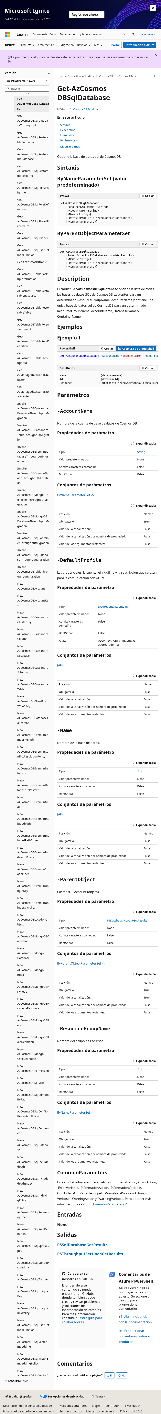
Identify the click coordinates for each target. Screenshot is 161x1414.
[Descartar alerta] (153, 8)
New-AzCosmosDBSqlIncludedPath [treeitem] (32, 1161)
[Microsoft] (7, 34)
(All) (60, 665)
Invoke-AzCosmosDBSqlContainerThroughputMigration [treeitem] (33, 538)
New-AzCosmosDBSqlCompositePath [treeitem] (33, 1094)
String (141, 452)
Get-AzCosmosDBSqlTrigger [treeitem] (32, 235)
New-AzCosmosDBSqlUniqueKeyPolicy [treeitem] (32, 1308)
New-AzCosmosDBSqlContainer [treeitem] (33, 1128)
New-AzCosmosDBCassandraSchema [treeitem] (32, 667)
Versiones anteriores (73, 1406)
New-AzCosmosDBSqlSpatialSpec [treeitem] (33, 1246)
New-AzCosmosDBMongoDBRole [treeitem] (33, 1020)
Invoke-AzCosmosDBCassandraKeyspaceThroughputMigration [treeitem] (33, 411)
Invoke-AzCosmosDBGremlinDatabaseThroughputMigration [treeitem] (32, 454)
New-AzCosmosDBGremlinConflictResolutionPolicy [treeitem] (32, 751)
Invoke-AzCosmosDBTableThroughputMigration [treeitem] (32, 571)
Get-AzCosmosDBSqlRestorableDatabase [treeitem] (32, 154)
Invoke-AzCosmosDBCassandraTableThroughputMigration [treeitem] (33, 432)
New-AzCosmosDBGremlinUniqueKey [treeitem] (33, 886)
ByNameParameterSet (74, 495)
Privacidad (130, 1406)
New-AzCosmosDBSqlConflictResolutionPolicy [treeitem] (32, 1111)
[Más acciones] (154, 76)
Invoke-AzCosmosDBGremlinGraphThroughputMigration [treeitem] (32, 476)
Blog (95, 1406)
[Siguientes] (124, 34)
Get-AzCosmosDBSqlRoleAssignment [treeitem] (33, 187)
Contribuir (112, 1406)
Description (67, 130)
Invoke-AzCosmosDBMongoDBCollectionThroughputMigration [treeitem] (33, 497)
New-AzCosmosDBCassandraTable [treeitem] (32, 684)
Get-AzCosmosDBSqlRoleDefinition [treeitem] (33, 204)
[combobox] (27, 81)
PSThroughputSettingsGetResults (90, 1253)
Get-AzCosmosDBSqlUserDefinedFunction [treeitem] (33, 250)
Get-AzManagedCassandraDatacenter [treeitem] (33, 391)
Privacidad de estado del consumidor (27, 1411)
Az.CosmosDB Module (84, 109)
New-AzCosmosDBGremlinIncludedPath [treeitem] (33, 818)
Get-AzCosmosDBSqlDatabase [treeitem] (33, 103)
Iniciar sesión (147, 34)
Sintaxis (65, 125)
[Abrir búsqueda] (133, 34)
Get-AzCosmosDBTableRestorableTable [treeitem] (33, 307)
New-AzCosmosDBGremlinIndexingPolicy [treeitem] (32, 852)
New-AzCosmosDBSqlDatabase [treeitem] (32, 1145)
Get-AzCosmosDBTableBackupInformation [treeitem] (32, 274)
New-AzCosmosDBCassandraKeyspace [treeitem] (32, 650)
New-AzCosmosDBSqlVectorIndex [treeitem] (32, 1375)
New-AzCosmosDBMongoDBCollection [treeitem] (33, 936)
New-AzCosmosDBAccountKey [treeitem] (32, 600)
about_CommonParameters (103, 1204)
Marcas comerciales (99, 1411)
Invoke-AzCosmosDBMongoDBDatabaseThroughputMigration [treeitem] (33, 519)
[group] (107, 356)
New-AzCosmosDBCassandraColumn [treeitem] (32, 634)
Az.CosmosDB (104, 76)
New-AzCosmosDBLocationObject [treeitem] (32, 919)
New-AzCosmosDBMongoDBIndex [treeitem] (32, 970)
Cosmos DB (125, 76)
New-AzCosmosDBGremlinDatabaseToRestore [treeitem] (32, 785)
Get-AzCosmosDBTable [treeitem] (32, 262)
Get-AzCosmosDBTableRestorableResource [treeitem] (33, 290)
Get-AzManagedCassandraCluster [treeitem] (33, 374)
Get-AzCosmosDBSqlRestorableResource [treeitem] (32, 171)
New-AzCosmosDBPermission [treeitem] (33, 1068)
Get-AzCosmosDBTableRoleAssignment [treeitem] (33, 324)
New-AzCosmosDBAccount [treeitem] (31, 586)
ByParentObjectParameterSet (79, 963)
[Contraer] (48, 73)
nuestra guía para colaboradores (82, 1320)
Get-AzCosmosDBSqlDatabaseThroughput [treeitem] (32, 120)
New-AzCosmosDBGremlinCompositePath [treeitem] (32, 734)
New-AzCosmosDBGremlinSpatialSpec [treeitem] (32, 869)
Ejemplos (66, 135)
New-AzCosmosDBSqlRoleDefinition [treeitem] (33, 1229)
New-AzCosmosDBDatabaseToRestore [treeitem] (32, 718)
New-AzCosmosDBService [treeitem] (30, 1080)
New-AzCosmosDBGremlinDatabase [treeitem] (32, 768)
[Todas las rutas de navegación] (60, 76)
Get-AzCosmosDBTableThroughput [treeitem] (32, 358)
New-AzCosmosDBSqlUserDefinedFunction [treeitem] (33, 1325)
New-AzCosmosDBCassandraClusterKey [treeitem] (32, 617)
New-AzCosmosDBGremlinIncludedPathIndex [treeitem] (33, 835)
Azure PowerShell (79, 76)
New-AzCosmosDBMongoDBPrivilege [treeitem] (33, 986)
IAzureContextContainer (114, 606)
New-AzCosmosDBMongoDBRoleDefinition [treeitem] (33, 1037)
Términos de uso (70, 1411)
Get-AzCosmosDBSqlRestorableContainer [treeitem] (32, 137)
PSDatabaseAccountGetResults (127, 920)
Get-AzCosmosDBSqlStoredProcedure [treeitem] (33, 221)
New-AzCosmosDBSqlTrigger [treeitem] (32, 1277)
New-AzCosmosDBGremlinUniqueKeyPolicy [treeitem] (33, 902)
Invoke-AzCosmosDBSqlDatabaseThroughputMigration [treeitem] (33, 554)
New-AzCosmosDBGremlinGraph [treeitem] (32, 802)
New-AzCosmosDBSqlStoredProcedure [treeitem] (33, 1262)
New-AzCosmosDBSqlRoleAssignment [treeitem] (33, 1212)
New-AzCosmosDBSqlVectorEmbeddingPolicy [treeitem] (32, 1358)
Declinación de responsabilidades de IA (29, 1406)
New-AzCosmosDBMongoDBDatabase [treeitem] (32, 953)
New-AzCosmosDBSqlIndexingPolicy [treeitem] (32, 1195)
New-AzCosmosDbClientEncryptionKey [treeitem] (32, 701)
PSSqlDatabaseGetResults (82, 1244)
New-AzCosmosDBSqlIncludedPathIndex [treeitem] (32, 1178)
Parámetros (67, 140)
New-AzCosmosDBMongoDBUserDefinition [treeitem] (32, 1054)
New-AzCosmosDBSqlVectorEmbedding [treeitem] (32, 1341)
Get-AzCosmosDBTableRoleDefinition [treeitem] (33, 341)
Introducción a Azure (140, 45)
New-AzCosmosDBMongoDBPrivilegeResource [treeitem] (33, 1003)
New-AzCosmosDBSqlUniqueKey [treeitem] (32, 1291)
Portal (115, 45)
